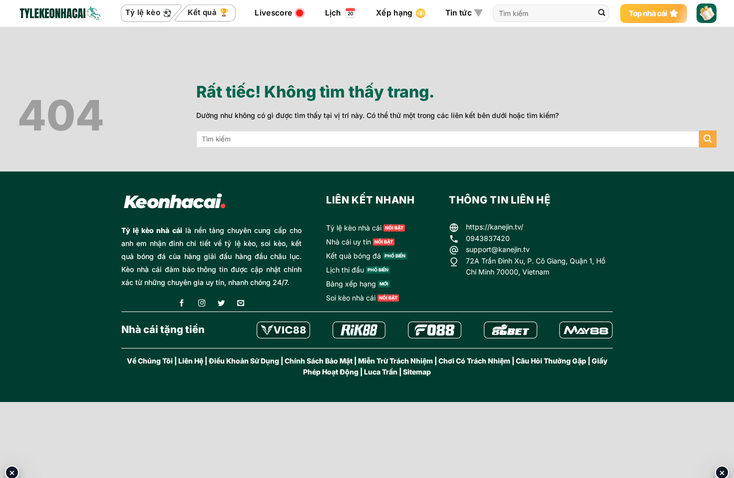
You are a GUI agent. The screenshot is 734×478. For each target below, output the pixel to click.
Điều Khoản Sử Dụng (244, 360)
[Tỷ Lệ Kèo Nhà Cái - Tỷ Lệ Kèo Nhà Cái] (59, 13)
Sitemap (417, 372)
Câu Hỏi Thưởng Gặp (551, 360)
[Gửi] (601, 13)
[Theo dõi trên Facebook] (181, 304)
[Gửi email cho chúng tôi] (240, 304)
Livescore (273, 13)
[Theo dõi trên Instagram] (201, 304)
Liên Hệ (190, 360)
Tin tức (458, 13)
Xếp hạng (394, 13)
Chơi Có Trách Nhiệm (474, 360)
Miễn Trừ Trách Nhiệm (395, 360)
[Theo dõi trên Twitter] (221, 304)
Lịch (333, 13)
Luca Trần (380, 372)
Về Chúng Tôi (150, 360)
